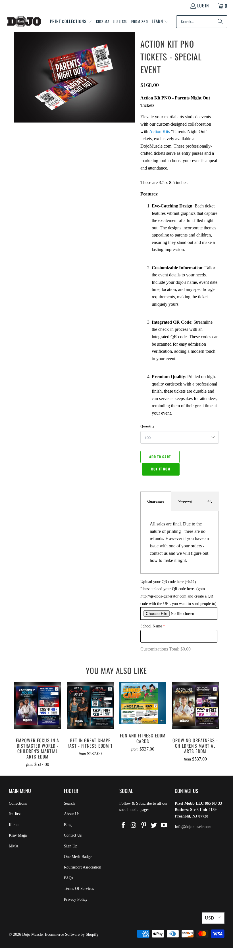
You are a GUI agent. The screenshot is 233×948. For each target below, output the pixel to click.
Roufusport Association (82, 867)
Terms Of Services (79, 888)
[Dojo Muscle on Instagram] (134, 825)
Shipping (185, 501)
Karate (14, 825)
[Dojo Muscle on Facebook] (123, 825)
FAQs (68, 878)
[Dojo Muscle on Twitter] (154, 825)
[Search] (220, 21)
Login (203, 5)
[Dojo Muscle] (24, 21)
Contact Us (73, 835)
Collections (18, 803)
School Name (151, 626)
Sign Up (70, 846)
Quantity (147, 426)
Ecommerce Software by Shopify (72, 934)
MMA (13, 846)
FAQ (208, 501)
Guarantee (155, 501)
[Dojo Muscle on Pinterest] (144, 825)
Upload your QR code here (168, 582)
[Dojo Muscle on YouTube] (164, 825)
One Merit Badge (77, 857)
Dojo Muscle (32, 934)
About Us (71, 814)
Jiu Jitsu (15, 814)
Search (69, 803)
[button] (71, 21)
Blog (68, 825)
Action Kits (159, 131)
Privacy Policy (76, 899)
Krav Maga (18, 835)
